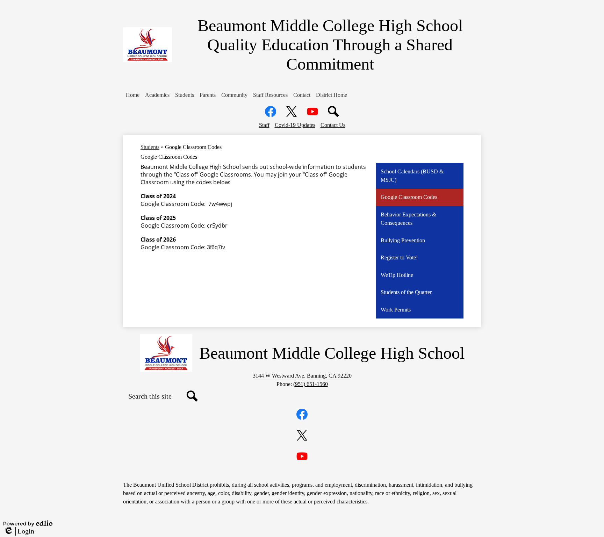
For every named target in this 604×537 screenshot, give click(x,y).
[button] (132, 95)
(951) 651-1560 (310, 384)
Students (150, 147)
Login (18, 531)
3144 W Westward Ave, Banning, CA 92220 (302, 376)
